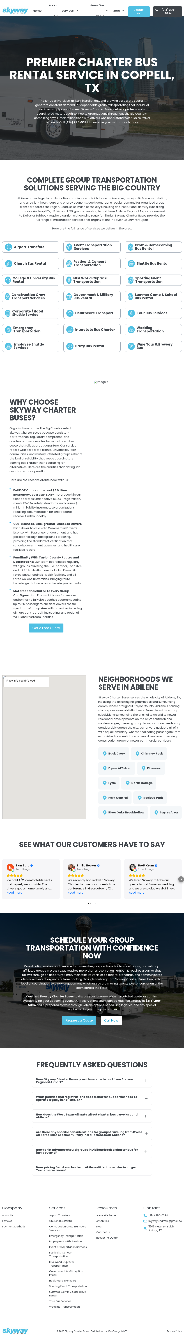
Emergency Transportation (66, 1236)
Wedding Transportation (64, 1306)
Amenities (102, 1221)
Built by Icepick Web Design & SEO (109, 1331)
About (6, 1215)
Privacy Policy (174, 1331)
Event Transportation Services (68, 1247)
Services (67, 11)
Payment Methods (13, 1226)
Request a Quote (79, 1020)
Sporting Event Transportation (68, 1286)
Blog (99, 1226)
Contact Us (139, 11)
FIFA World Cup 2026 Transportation (62, 1264)
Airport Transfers (59, 1215)
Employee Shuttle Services (65, 1241)
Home (37, 11)
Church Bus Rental (60, 1221)
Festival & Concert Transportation (60, 1254)
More (116, 11)
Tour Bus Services (60, 1301)
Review (6, 1221)
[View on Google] (10, 867)
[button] (3, 879)
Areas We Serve (97, 10)
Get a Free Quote (46, 628)
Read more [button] (14, 893)
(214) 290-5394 (168, 11)
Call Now (111, 1020)
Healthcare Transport (62, 1280)
